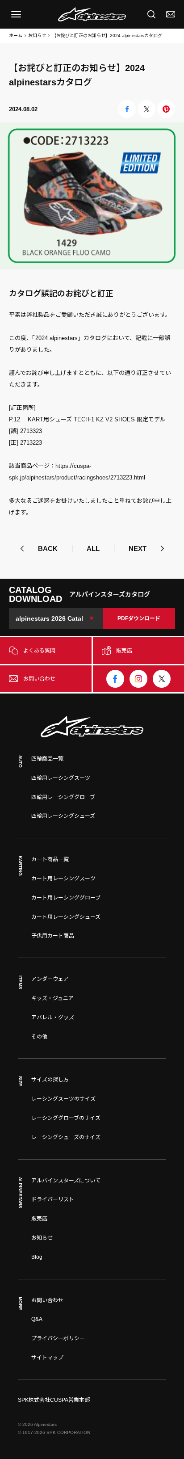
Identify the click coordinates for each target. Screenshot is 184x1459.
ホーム (15, 35)
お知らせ (37, 35)
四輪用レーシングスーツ (60, 778)
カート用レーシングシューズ (65, 917)
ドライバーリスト (52, 1199)
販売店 (39, 1218)
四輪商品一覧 (47, 759)
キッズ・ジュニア (52, 998)
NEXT (137, 548)
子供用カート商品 (52, 936)
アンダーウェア (50, 979)
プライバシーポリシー (58, 1338)
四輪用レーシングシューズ (63, 816)
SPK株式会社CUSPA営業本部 (54, 1400)
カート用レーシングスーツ (63, 878)
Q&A (36, 1319)
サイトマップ (47, 1357)
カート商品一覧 (50, 859)
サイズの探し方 (50, 1079)
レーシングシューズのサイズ (65, 1137)
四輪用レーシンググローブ (63, 797)
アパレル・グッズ (52, 1017)
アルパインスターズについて (65, 1180)
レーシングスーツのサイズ (63, 1099)
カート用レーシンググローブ (65, 898)
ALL (93, 548)
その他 (39, 1037)
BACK (48, 548)
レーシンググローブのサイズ (65, 1118)
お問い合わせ (47, 1300)
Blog (36, 1257)
